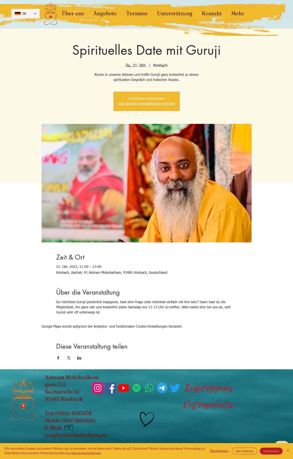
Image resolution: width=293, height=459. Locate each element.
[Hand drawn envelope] (69, 426)
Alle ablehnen (245, 451)
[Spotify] (136, 388)
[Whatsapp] (149, 388)
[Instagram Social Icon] (97, 388)
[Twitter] (175, 388)
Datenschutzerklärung (86, 453)
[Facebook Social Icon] (110, 388)
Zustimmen (271, 451)
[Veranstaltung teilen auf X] (69, 358)
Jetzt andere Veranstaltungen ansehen (146, 104)
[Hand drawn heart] (146, 419)
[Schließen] (287, 451)
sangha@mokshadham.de (76, 435)
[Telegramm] (162, 388)
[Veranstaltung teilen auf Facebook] (58, 358)
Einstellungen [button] (219, 451)
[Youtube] (123, 388)
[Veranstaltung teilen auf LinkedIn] (79, 358)
